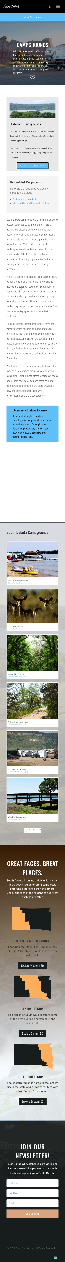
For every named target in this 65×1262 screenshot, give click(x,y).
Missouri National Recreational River (31, 203)
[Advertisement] (32, 488)
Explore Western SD (32, 966)
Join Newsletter (32, 17)
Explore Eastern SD (33, 1102)
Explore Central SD (32, 1033)
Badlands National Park (24, 199)
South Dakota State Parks (33, 165)
